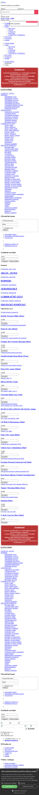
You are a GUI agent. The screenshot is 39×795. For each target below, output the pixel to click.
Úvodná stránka (7, 24)
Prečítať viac (34, 780)
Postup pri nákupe (10, 763)
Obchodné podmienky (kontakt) (14, 765)
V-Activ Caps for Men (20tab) (12, 515)
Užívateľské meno (7, 220)
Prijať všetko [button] (9, 786)
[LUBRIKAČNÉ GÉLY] (8, 293)
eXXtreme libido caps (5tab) (11, 395)
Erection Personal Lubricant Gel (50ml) (16, 462)
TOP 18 (10, 30)
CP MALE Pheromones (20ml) (13, 422)
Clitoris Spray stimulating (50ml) (13, 448)
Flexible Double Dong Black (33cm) (14, 356)
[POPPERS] (8, 277)
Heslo (4, 224)
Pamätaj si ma (8, 228)
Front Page (11, 33)
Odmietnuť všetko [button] (28, 786)
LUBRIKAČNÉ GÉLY (12, 296)
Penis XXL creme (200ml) (11, 369)
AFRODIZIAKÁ (9, 289)
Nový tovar (11, 28)
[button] (10, 783)
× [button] (37, 770)
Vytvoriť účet (8, 238)
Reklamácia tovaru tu (11, 246)
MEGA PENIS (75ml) (9, 382)
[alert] (19, 781)
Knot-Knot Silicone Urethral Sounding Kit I (18, 475)
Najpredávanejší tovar (11, 751)
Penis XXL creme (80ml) (10, 435)
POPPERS (6, 281)
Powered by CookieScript (19, 793)
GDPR (7, 754)
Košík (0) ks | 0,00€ (32, 22)
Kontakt (7, 40)
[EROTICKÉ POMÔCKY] (11, 300)
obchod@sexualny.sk (11, 740)
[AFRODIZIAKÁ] (8, 285)
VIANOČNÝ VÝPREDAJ (16, 35)
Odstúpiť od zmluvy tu (11, 244)
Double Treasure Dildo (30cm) (12, 316)
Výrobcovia (11, 31)
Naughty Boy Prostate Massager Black (16, 342)
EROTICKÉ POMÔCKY (13, 304)
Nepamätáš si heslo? (11, 234)
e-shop (7, 26)
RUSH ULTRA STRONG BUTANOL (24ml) (18, 409)
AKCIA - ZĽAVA (9, 273)
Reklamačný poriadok (11, 766)
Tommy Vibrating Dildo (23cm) (13, 488)
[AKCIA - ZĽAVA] (8, 269)
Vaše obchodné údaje (11, 768)
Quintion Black (7, 501)
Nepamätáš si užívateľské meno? (14, 236)
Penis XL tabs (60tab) (9, 329)
